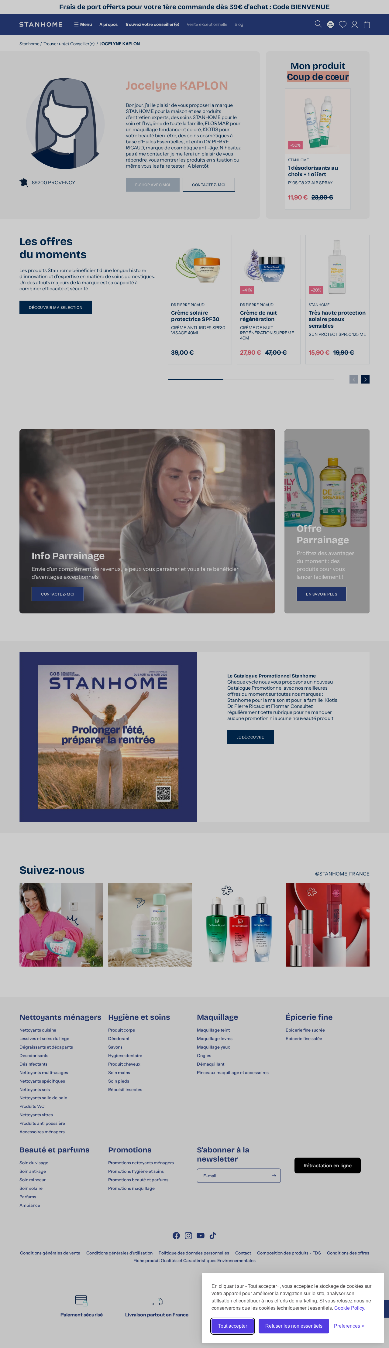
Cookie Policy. (349, 1307)
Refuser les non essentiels (293, 1326)
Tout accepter (232, 1326)
